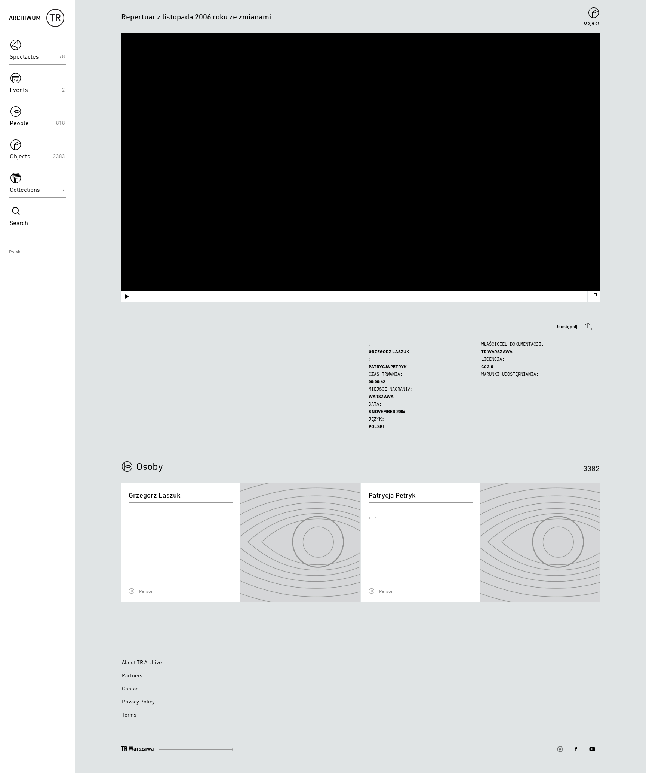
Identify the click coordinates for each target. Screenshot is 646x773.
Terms (129, 714)
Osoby (149, 466)
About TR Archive (142, 662)
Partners (132, 675)
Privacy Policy (138, 701)
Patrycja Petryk (387, 366)
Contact (131, 688)
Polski (15, 252)
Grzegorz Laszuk (389, 351)
